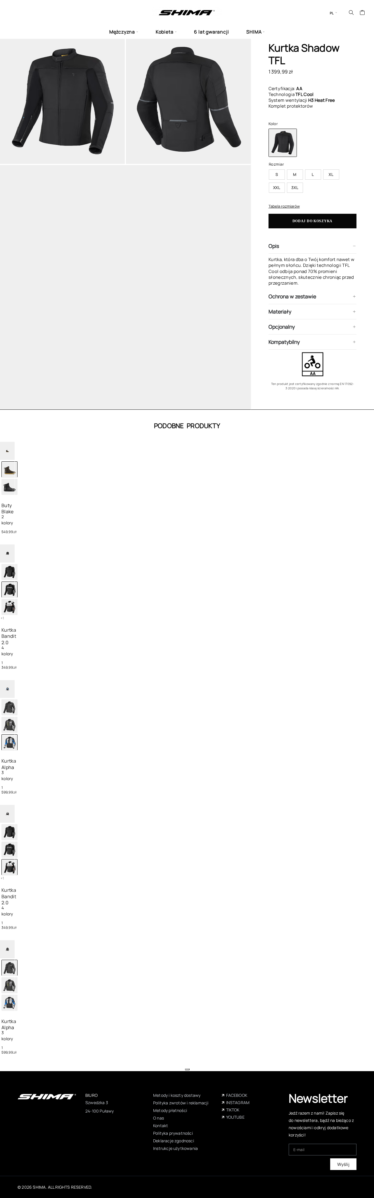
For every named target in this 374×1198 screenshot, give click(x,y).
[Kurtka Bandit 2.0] (9, 572)
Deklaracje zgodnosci (173, 1140)
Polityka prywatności (173, 1133)
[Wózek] (362, 13)
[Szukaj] (351, 12)
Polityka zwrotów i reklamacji (180, 1103)
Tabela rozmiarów (284, 206)
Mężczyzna (122, 32)
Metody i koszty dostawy (176, 1095)
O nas (158, 1118)
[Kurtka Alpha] (9, 707)
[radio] (277, 174)
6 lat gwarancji (211, 32)
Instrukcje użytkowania (175, 1148)
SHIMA (254, 32)
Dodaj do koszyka (312, 221)
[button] (187, 1069)
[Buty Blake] (9, 487)
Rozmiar (276, 164)
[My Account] (343, 12)
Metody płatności (170, 1110)
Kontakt (160, 1125)
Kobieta (165, 32)
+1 (2, 618)
